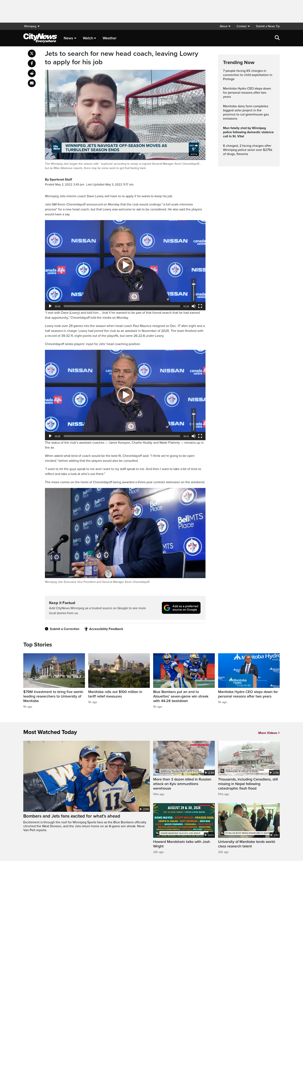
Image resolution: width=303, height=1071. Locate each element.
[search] (277, 38)
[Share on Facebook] (32, 63)
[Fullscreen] (200, 306)
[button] (225, 26)
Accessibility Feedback (106, 629)
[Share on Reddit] (32, 73)
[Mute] (193, 306)
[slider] (122, 306)
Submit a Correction (64, 629)
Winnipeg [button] (30, 26)
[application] (125, 265)
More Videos (267, 733)
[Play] (50, 306)
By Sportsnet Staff (58, 179)
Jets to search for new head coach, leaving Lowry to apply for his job (121, 58)
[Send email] (32, 83)
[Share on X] (32, 53)
